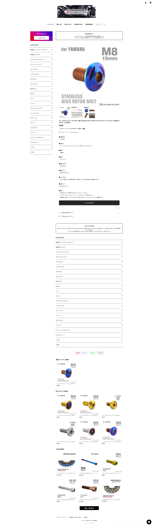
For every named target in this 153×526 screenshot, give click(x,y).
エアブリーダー (59, 310)
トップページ (50, 24)
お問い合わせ (67, 24)
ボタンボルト (59, 271)
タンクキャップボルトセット (62, 252)
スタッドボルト (59, 320)
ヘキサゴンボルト (60, 266)
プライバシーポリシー (61, 517)
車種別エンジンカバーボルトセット (64, 242)
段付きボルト (59, 281)
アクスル (58, 340)
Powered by (87, 523)
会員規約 (86, 517)
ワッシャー (58, 296)
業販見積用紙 (89, 24)
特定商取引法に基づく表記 (75, 517)
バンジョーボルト (60, 305)
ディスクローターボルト (62, 301)
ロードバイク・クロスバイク (62, 330)
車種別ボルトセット (61, 247)
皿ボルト (58, 286)
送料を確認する (74, 132)
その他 (57, 344)
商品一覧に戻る (89, 508)
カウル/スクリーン (60, 335)
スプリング (58, 325)
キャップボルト (59, 262)
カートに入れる (89, 203)
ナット (57, 291)
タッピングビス (59, 276)
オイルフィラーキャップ (61, 257)
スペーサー (58, 315)
